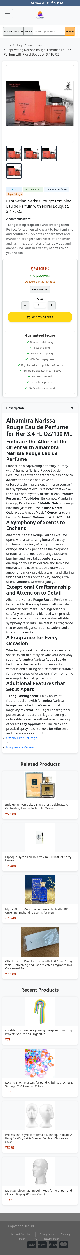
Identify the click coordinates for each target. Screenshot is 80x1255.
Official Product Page (21, 738)
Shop (19, 45)
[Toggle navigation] (7, 13)
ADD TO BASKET (42, 317)
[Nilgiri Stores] (40, 15)
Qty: (40, 298)
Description (40, 408)
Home (6, 45)
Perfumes (34, 45)
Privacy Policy (46, 1234)
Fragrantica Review (20, 747)
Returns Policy (51, 1238)
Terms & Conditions (21, 1234)
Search (70, 31)
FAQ (35, 1238)
